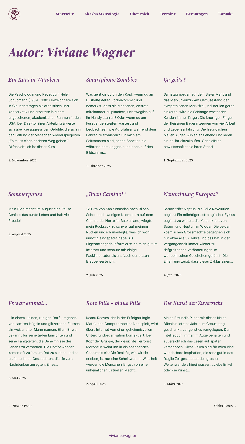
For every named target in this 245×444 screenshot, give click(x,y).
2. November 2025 (22, 160)
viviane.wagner (122, 435)
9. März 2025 (173, 384)
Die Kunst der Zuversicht (193, 303)
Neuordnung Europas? (191, 194)
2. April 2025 (95, 384)
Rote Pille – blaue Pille (113, 303)
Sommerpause (25, 194)
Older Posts (225, 405)
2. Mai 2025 (17, 378)
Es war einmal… (27, 303)
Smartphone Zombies (111, 79)
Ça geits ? (175, 79)
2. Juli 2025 (94, 275)
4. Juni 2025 (172, 275)
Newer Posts (20, 405)
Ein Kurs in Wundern (34, 79)
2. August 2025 (19, 234)
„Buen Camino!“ (106, 194)
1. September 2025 (178, 160)
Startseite (65, 14)
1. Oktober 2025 (98, 166)
